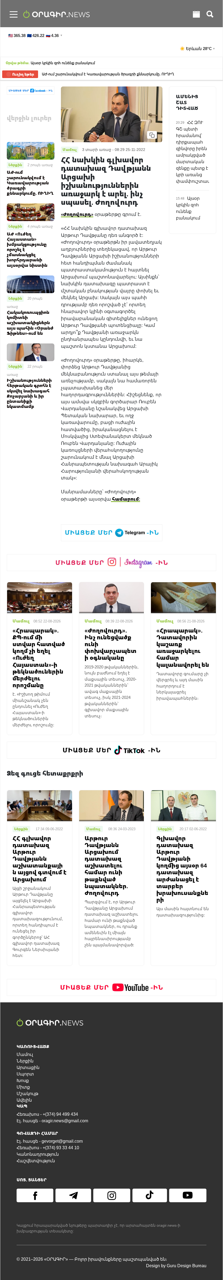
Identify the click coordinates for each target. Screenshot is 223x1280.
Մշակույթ (27, 1093)
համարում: (125, 499)
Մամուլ (25, 1054)
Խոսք (23, 1080)
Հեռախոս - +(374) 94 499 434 (47, 1114)
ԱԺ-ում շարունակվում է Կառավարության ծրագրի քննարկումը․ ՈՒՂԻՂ (108, 74)
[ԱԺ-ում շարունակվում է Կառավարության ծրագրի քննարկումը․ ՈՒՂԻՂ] (30, 150)
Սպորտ (25, 1074)
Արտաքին (28, 1067)
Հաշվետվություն (36, 1160)
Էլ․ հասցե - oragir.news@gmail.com (52, 1120)
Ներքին (15, 164)
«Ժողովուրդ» (77, 214)
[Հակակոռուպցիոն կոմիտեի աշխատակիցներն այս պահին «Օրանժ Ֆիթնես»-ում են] (30, 283)
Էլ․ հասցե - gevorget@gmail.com (50, 1141)
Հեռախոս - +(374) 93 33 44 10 (48, 1147)
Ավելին (24, 1100)
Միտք (23, 1087)
